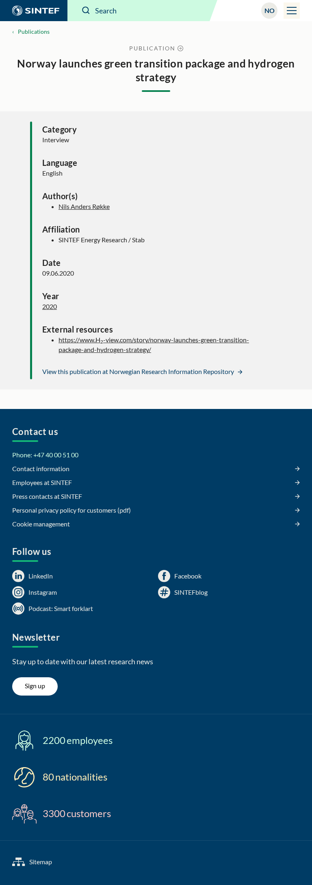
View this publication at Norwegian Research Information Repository (138, 371)
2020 (49, 306)
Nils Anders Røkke (84, 206)
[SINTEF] (33, 10)
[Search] (86, 10)
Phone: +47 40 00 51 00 (45, 455)
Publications (34, 31)
